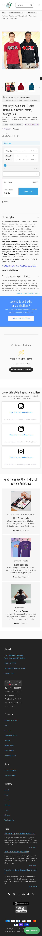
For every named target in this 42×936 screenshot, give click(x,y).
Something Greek (17, 929)
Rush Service (9, 750)
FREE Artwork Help (21, 518)
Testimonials (9, 820)
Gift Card (7, 730)
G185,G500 (19, 124)
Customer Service (21, 611)
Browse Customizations (21, 318)
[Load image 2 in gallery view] (21, 87)
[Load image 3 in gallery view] (31, 87)
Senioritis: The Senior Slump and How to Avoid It (20, 871)
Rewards (7, 740)
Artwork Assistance (11, 720)
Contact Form (19, 623)
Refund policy (11, 931)
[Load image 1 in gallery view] (10, 87)
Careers (7, 800)
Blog (6, 795)
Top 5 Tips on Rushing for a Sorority (16, 851)
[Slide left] (2, 87)
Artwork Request (19, 530)
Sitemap (7, 815)
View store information (30, 100)
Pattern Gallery (10, 775)
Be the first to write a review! (21, 369)
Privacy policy (21, 931)
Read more (5, 121)
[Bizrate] (39, 934)
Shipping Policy (10, 755)
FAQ (6, 725)
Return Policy (9, 745)
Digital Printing (32, 124)
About (6, 790)
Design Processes (10, 770)
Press (6, 810)
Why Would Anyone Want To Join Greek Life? (19, 833)
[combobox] (24, 5)
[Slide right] (39, 87)
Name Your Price (21, 564)
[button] (2, 5)
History (7, 805)
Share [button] (6, 202)
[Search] (31, 5)
